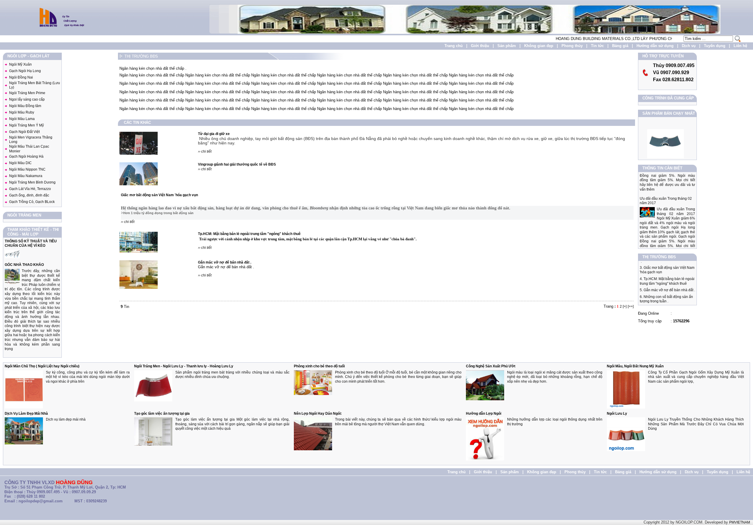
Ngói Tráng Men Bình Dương (32, 182)
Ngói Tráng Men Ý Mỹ (26, 125)
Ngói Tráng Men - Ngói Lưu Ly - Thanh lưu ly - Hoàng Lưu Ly (183, 366)
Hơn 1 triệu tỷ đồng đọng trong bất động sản (158, 213)
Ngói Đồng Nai (21, 77)
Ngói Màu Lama (22, 119)
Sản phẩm (506, 46)
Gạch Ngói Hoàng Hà (26, 156)
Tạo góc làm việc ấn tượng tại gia (162, 413)
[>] (625, 306)
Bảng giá (620, 46)
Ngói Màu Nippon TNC (27, 169)
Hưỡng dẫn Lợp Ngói (483, 413)
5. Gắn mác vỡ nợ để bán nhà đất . (667, 282)
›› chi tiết (204, 151)
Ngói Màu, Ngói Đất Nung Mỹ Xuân (635, 366)
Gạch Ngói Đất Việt (24, 132)
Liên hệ (740, 46)
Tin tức (597, 46)
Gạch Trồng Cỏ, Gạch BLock (32, 202)
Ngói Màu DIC (20, 163)
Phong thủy (572, 46)
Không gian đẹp (538, 46)
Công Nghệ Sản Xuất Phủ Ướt (490, 366)
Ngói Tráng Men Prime (27, 93)
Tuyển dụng (714, 46)
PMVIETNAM (739, 522)
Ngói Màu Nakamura (25, 176)
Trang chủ (453, 46)
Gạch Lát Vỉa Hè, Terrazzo (30, 189)
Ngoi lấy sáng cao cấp (27, 99)
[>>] (631, 306)
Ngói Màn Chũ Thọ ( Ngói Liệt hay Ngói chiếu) (42, 366)
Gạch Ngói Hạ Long (25, 71)
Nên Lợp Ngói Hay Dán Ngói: (318, 413)
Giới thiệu (480, 46)
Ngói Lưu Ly (617, 413)
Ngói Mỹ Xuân (20, 64)
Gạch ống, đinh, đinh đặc (29, 195)
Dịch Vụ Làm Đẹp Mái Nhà (26, 413)
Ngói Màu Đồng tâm (25, 106)
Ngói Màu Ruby (21, 112)
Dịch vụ (689, 46)
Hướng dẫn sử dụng (655, 46)
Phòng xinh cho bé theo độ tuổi (319, 366)
